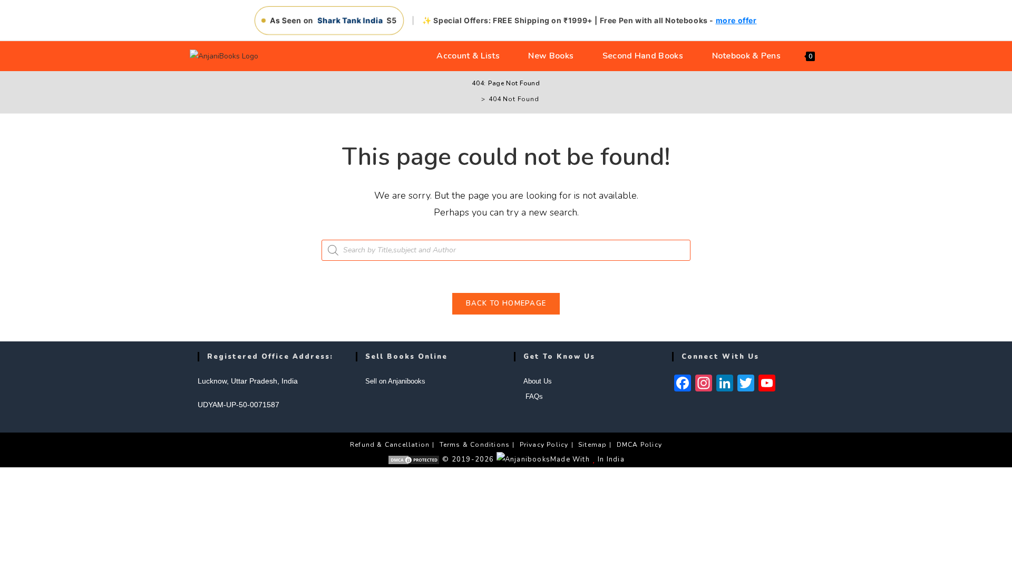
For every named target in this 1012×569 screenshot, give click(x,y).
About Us (537, 381)
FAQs (533, 396)
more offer (736, 20)
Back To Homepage (506, 303)
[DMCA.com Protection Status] (413, 459)
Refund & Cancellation (390, 444)
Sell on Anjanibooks (395, 381)
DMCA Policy (639, 444)
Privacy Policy (544, 444)
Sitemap (592, 444)
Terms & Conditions (475, 444)
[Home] (475, 99)
